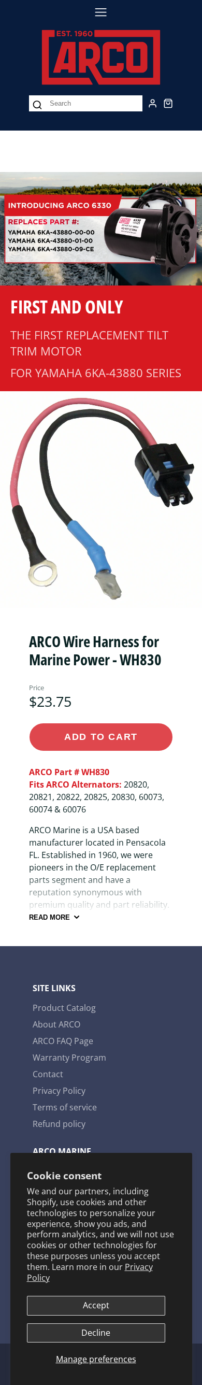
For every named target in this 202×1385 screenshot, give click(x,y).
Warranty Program (69, 1057)
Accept (96, 1305)
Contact (48, 1074)
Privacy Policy (59, 1090)
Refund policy (59, 1124)
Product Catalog (64, 1007)
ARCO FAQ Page (63, 1041)
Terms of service (65, 1107)
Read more (49, 917)
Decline (95, 1332)
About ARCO (56, 1024)
